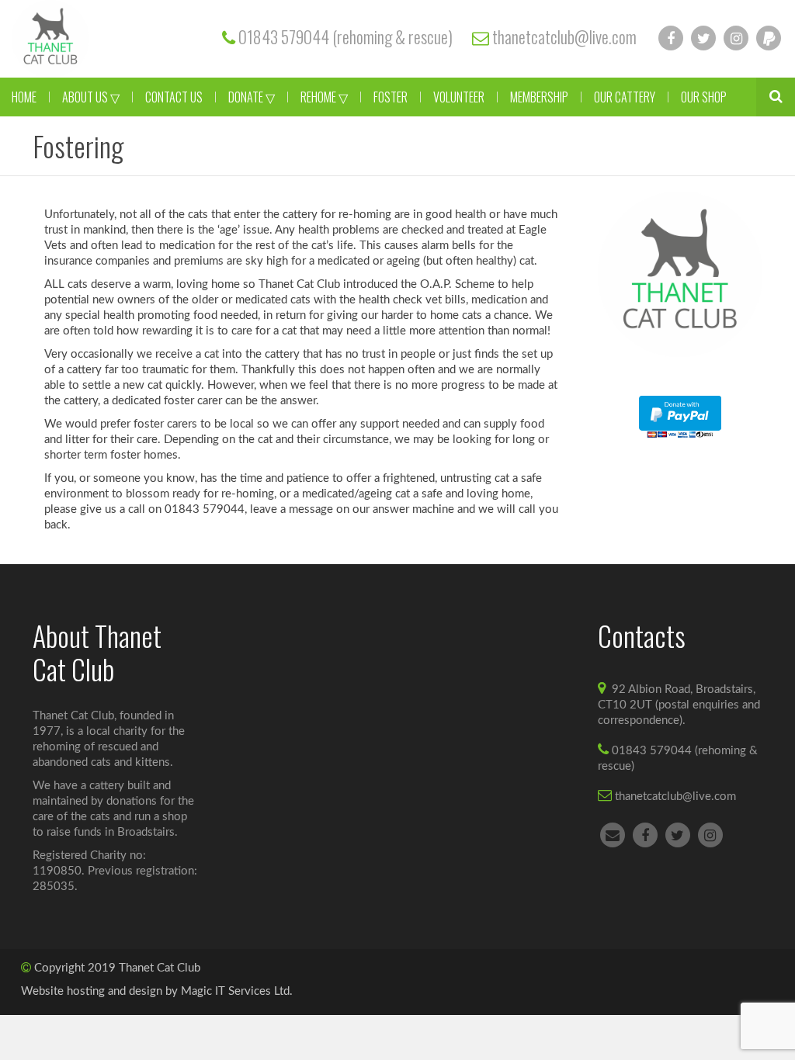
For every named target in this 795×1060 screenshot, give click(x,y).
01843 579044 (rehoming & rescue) (345, 36)
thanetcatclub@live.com (564, 36)
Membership (539, 97)
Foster (390, 97)
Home (24, 97)
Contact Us (174, 97)
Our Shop (704, 97)
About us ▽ (91, 97)
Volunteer (458, 97)
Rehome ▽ (324, 97)
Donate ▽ (251, 97)
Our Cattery (624, 97)
